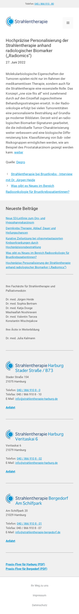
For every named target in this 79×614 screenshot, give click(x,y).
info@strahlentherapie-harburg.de (36, 399)
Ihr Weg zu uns (39, 585)
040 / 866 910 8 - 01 (29, 523)
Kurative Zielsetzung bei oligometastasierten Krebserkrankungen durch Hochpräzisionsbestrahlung (34, 243)
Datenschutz (39, 605)
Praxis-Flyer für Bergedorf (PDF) (26, 569)
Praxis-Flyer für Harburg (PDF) (25, 564)
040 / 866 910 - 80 (44, 3)
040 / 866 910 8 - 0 (28, 390)
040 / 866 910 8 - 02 (29, 458)
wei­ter (18, 152)
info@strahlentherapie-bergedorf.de (37, 532)
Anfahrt (10, 407)
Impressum (39, 595)
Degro (20, 162)
